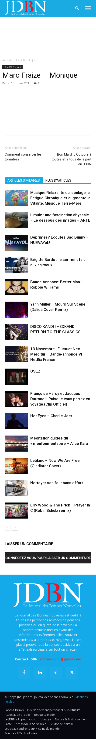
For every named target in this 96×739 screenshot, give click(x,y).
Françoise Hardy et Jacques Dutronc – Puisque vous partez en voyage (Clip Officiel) (60, 398)
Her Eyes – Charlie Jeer (51, 415)
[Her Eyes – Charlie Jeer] (16, 421)
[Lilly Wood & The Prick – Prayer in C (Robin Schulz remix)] (16, 511)
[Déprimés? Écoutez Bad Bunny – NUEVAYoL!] (16, 243)
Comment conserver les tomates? (23, 156)
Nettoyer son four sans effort (56, 482)
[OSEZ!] (16, 377)
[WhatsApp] (41, 90)
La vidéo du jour (27, 60)
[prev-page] (7, 528)
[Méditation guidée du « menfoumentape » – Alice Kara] (16, 444)
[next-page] (15, 528)
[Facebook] (9, 90)
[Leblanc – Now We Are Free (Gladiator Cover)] (16, 466)
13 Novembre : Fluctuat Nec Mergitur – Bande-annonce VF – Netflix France (58, 354)
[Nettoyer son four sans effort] (16, 488)
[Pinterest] (30, 90)
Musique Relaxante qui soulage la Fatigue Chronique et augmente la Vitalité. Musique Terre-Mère (60, 198)
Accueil (7, 60)
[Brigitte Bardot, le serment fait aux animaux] (16, 265)
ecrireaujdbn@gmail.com (60, 659)
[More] (63, 90)
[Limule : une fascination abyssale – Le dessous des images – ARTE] (16, 220)
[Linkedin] (52, 90)
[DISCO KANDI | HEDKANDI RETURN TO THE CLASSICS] (16, 332)
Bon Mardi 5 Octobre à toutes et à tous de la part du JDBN (71, 159)
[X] (20, 90)
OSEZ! (35, 371)
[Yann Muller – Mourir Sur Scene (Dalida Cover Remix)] (16, 310)
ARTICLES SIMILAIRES (23, 180)
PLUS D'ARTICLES (58, 180)
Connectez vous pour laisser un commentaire (48, 558)
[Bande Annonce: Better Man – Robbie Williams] (16, 287)
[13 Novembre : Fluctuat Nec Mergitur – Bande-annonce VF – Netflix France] (16, 354)
